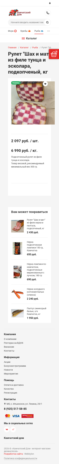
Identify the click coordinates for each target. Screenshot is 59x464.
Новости (8, 370)
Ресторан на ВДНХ (13, 343)
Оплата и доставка (14, 385)
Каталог (24, 47)
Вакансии (9, 347)
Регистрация (10, 393)
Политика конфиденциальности (20, 458)
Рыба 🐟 (38, 31)
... (48, 30)
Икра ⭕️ (12, 31)
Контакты (9, 350)
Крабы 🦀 (25, 31)
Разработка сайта (13, 454)
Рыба (35, 47)
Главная (12, 47)
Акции (7, 362)
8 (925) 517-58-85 (48, 13)
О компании (10, 339)
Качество (9, 389)
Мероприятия (11, 373)
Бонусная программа (15, 366)
